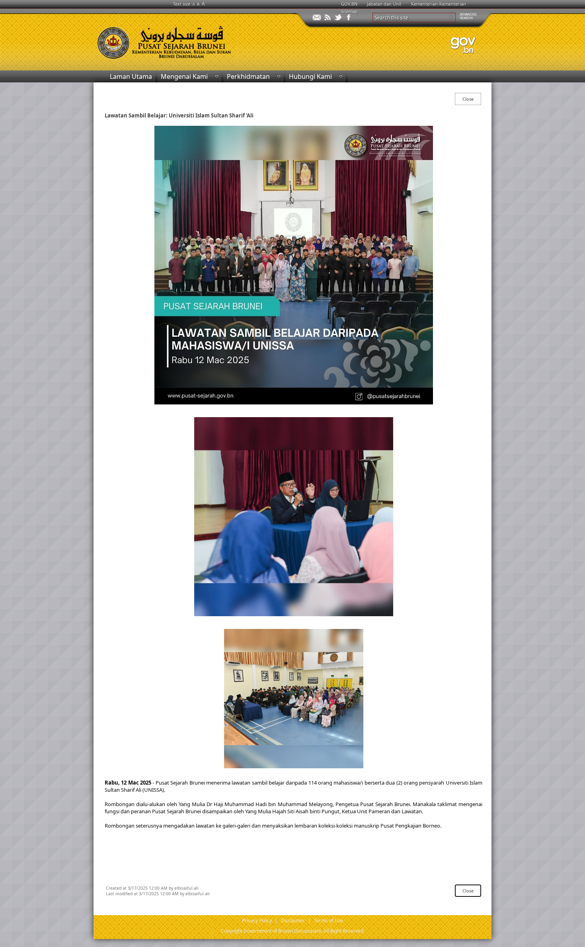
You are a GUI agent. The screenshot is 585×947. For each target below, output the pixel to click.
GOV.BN (349, 4)
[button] (451, 17)
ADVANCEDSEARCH (468, 16)
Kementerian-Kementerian (438, 4)
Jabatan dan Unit (384, 4)
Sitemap (349, 11)
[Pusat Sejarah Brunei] (193, 39)
